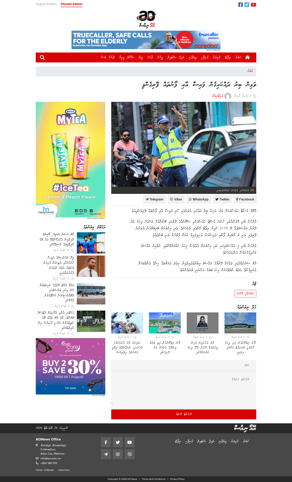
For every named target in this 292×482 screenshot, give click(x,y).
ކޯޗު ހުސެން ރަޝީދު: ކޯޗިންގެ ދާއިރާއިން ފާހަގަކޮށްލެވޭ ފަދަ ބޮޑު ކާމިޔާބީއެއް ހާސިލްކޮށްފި (56, 239)
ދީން (141, 57)
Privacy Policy (177, 479)
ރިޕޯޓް (228, 57)
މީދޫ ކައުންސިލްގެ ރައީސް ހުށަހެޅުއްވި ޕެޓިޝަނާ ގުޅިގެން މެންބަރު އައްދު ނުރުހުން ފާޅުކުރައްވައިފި (58, 266)
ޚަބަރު (238, 57)
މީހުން (160, 57)
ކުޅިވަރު (217, 57)
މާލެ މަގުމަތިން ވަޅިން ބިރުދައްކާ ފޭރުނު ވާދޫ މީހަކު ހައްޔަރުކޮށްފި (202, 348)
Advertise (64, 470)
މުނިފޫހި (205, 57)
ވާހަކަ (150, 57)
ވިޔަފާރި (193, 57)
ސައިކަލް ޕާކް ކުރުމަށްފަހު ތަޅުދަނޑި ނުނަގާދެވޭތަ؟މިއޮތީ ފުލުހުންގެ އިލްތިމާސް (127, 348)
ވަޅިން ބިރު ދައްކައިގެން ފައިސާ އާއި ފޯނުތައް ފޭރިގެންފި (199, 85)
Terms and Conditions (153, 479)
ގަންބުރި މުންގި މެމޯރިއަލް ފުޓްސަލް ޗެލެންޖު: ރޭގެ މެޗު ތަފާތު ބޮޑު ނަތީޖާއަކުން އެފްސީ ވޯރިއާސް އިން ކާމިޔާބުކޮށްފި (56, 321)
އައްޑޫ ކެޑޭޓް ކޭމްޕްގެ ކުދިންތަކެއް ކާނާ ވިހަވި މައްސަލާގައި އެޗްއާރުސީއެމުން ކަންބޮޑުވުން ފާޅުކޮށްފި (57, 293)
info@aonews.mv (51, 458)
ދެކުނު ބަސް (108, 57)
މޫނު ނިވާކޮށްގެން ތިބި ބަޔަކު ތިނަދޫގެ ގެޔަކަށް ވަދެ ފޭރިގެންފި (165, 348)
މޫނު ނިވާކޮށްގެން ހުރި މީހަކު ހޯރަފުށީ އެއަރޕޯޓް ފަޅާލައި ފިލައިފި (240, 348)
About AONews (45, 470)
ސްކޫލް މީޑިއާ (126, 57)
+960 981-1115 (49, 463)
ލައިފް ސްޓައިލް (176, 57)
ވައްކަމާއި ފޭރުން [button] (245, 293)
